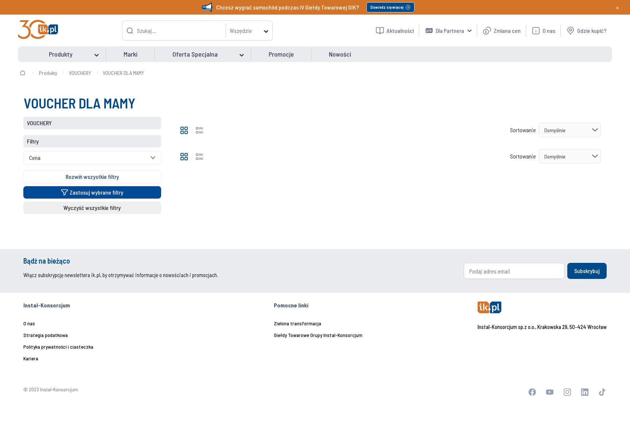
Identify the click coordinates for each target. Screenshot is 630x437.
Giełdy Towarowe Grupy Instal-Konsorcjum (318, 335)
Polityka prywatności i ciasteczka (58, 347)
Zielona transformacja (297, 323)
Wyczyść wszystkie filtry (92, 207)
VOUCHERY (80, 73)
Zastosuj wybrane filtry (96, 192)
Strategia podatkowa (45, 335)
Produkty (48, 73)
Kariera (30, 358)
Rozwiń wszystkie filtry (92, 176)
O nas (29, 323)
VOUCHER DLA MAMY (123, 73)
